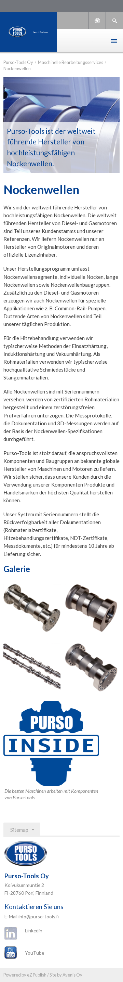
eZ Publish (36, 975)
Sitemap (19, 830)
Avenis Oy (72, 975)
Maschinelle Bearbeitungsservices (70, 62)
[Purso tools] (28, 32)
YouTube (34, 953)
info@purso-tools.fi (38, 916)
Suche (114, 20)
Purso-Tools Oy (18, 62)
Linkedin (33, 930)
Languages (97, 20)
